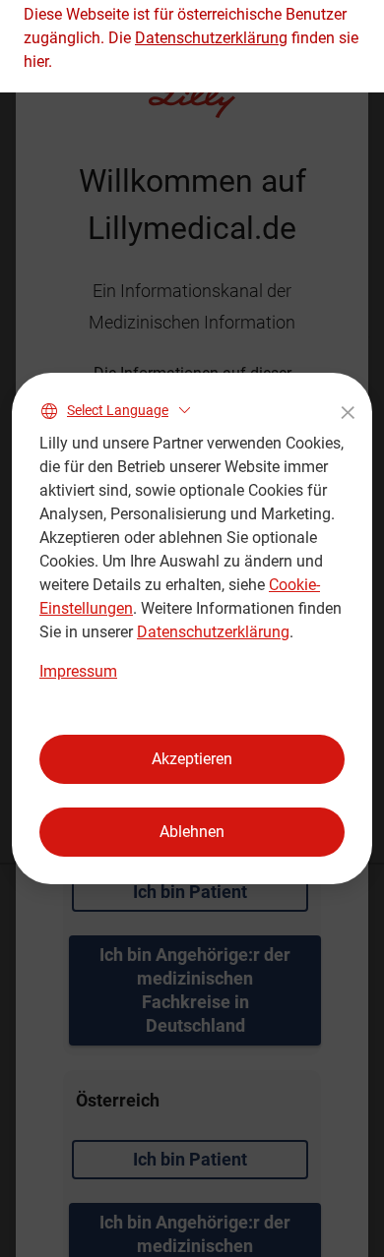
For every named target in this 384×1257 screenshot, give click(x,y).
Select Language (117, 410)
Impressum (78, 671)
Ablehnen (192, 831)
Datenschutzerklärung (213, 632)
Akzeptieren (192, 758)
